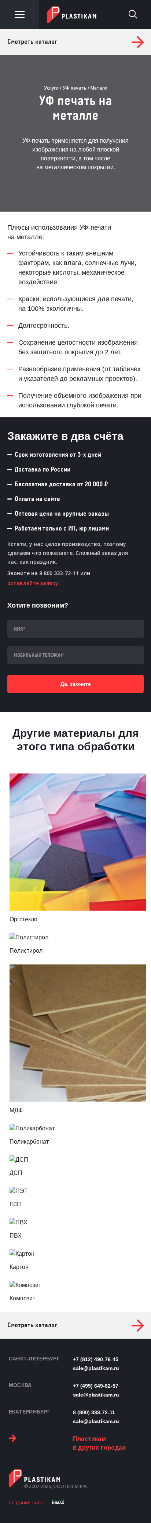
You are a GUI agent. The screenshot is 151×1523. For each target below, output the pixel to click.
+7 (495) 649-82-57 (95, 1386)
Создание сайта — (29, 1502)
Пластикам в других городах (99, 1443)
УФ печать (74, 88)
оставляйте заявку (32, 583)
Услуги (51, 88)
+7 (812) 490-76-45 (95, 1359)
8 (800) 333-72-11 (94, 1412)
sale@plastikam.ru (96, 1368)
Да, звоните (75, 684)
